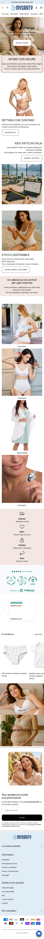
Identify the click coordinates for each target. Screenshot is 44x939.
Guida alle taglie (8, 888)
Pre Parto (5, 14)
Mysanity (24, 933)
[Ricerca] (7, 7)
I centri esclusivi (8, 899)
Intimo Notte (24, 14)
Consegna (5, 860)
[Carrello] (41, 7)
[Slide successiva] (39, 659)
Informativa (31, 824)
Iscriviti (22, 818)
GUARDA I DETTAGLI (31, 158)
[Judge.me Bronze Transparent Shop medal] (22, 580)
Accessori (34, 14)
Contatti (5, 903)
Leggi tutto (22, 710)
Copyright (5, 875)
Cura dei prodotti (8, 891)
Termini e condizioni (9, 867)
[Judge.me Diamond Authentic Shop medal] (11, 580)
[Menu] (2, 7)
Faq (3, 895)
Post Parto (14, 14)
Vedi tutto (38, 634)
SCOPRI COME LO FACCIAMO (16, 270)
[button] (4, 608)
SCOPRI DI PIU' (10, 132)
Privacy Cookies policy (10, 871)
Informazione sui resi (9, 863)
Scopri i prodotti (18, 45)
